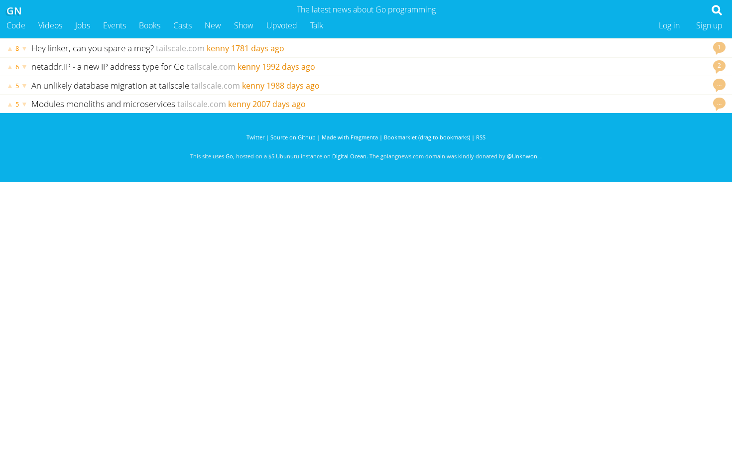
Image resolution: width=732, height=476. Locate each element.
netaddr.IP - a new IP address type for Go (108, 66)
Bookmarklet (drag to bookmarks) (427, 137)
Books (149, 25)
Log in (669, 25)
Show (243, 25)
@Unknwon (522, 156)
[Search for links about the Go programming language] (719, 12)
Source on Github (293, 137)
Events (114, 25)
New (213, 25)
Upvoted (281, 25)
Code (15, 25)
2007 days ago (279, 104)
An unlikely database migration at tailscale (110, 85)
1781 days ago (257, 48)
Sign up (709, 25)
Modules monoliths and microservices (103, 104)
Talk (316, 25)
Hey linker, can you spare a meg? (92, 48)
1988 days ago (293, 85)
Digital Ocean (349, 156)
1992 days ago (288, 66)
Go (229, 156)
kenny (218, 48)
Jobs (82, 25)
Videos (50, 25)
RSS (481, 137)
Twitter (255, 137)
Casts (182, 25)
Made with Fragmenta (350, 137)
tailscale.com (180, 48)
